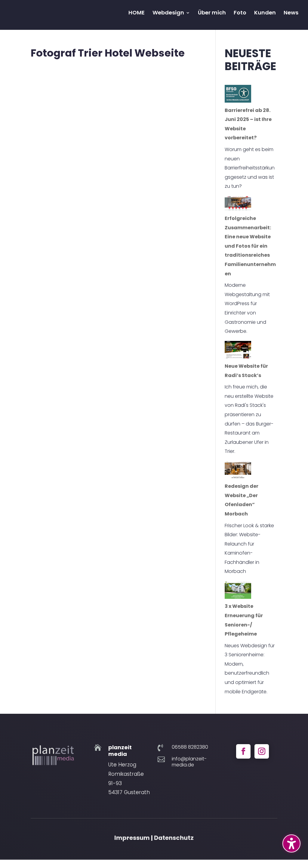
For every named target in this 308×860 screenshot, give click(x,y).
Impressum (132, 838)
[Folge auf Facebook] (243, 751)
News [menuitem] (291, 13)
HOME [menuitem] (136, 13)
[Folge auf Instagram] (261, 751)
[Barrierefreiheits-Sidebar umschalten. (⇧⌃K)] (291, 843)
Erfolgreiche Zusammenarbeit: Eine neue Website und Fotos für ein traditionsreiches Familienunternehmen (250, 246)
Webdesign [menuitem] (168, 13)
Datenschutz (174, 838)
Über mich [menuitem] (212, 13)
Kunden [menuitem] (265, 13)
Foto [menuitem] (240, 13)
